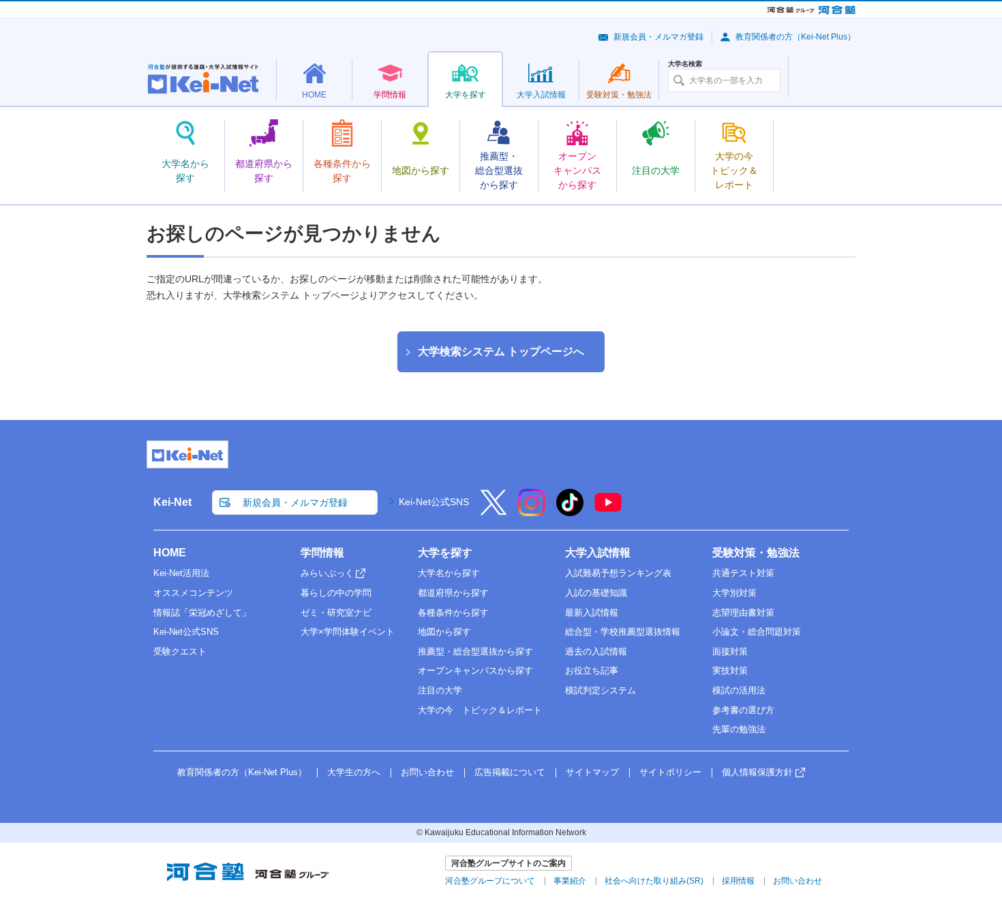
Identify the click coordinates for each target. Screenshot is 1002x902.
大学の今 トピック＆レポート (480, 710)
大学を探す (445, 552)
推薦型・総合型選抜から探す (475, 651)
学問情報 (322, 552)
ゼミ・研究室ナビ (336, 612)
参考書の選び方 (743, 710)
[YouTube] (608, 511)
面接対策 (730, 651)
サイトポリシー (670, 772)
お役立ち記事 (591, 670)
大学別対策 (734, 593)
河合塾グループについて (490, 881)
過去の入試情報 (596, 651)
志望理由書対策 (743, 612)
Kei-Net (172, 502)
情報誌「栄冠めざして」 (202, 612)
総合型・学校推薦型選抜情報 (622, 632)
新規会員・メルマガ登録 (658, 37)
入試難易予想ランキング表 (618, 573)
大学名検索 (685, 64)
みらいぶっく (327, 573)
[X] (493, 511)
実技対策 (730, 670)
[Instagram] (531, 511)
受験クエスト (180, 651)
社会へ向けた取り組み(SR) (654, 881)
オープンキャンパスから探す (475, 670)
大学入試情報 (598, 552)
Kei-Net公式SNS (434, 501)
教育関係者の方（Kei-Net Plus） (795, 37)
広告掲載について (509, 772)
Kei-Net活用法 (181, 573)
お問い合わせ (427, 772)
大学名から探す (449, 573)
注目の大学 (440, 690)
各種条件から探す (453, 612)
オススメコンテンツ (193, 593)
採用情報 (738, 881)
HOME (169, 552)
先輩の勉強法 (738, 729)
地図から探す (444, 632)
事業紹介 (569, 881)
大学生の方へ (353, 772)
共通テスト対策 (743, 573)
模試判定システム (600, 690)
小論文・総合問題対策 (756, 632)
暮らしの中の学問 (336, 593)
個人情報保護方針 (757, 772)
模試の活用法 (738, 690)
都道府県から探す (453, 593)
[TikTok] (569, 511)
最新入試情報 (591, 612)
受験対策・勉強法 (756, 552)
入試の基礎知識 (596, 593)
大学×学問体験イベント (348, 632)
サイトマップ (592, 772)
